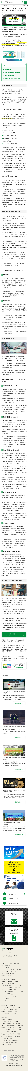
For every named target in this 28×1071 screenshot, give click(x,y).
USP (2, 1025)
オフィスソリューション (6, 967)
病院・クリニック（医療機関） (8, 973)
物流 (2, 971)
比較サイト (3, 989)
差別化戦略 (20, 1025)
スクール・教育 (14, 971)
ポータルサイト (18, 987)
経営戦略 (3, 1019)
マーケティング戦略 (5, 1029)
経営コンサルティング (6, 965)
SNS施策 (16, 981)
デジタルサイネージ (5, 1007)
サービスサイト (16, 996)
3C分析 (3, 1023)
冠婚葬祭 (3, 975)
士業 (7, 971)
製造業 (12, 969)
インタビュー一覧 (13, 898)
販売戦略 (19, 1033)
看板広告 (10, 1011)
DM (13, 1007)
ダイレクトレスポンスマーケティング (9, 1040)
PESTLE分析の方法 (9, 75)
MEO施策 (10, 981)
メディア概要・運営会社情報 (7, 1050)
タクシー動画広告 (5, 1013)
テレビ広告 (14, 1013)
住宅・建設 (18, 969)
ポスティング (4, 1009)
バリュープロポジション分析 (13, 1023)
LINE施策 (3, 983)
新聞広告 (3, 1011)
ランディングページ (5, 996)
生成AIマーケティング (6, 1044)
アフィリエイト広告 (5, 993)
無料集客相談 (15, 1069)
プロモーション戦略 (11, 1031)
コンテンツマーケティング (7, 985)
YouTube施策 (11, 983)
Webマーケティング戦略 (6, 1036)
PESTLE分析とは (9, 70)
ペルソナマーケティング (6, 1038)
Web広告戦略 (18, 1036)
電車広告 (16, 1011)
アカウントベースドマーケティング (9, 1042)
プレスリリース (4, 1000)
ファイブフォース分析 (6, 1021)
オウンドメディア (19, 985)
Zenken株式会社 (16, 1063)
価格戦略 (3, 1035)
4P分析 (3, 1031)
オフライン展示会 (14, 1009)
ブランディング (11, 1027)
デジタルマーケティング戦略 (14, 1035)
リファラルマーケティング (7, 991)
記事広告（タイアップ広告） (7, 995)
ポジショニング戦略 (17, 1029)
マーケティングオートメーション (8, 998)
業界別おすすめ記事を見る (7, 957)
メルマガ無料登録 (13, 903)
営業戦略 (12, 1033)
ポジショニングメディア (6, 987)
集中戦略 (3, 1027)
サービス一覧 (12, 894)
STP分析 (19, 1027)
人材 (16, 967)
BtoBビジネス (4, 963)
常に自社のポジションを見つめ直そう (13, 78)
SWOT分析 (16, 1021)
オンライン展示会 (13, 989)
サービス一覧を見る (5, 955)
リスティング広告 (19, 991)
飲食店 (9, 975)
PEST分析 (10, 1019)
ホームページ (19, 995)
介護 (18, 973)
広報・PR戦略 (4, 1033)
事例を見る (15, 955)
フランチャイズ (4, 969)
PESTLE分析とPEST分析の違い (12, 72)
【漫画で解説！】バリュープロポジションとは (13, 634)
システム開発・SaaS (14, 963)
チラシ (18, 1007)
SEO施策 (3, 981)
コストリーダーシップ (11, 1025)
